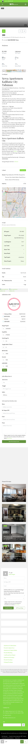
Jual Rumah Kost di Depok (9, 655)
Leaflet (14, 71)
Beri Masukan (5, 736)
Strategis (8, 494)
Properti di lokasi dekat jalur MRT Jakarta (17, 736)
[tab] (3, 31)
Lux (7, 514)
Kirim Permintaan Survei (14, 441)
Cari (4, 721)
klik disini (16, 161)
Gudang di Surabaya (8, 662)
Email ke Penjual (8, 608)
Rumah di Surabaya (8, 659)
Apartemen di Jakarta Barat (10, 645)
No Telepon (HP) (5, 410)
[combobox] (14, 382)
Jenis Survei (4, 379)
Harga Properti (5, 325)
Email (3, 416)
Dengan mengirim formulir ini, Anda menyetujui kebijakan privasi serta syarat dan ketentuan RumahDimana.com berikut (15, 437)
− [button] (3, 191)
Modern (10, 514)
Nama (3, 404)
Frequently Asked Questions (8, 738)
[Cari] (23, 724)
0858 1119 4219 (10, 1)
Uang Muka (4, 332)
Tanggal (4, 386)
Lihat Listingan (12, 574)
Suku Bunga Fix (5, 338)
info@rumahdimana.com (9, 717)
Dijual (5, 514)
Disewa (4, 35)
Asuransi (4, 357)
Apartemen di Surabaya (9, 657)
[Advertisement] (14, 464)
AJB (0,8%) (4, 363)
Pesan (3, 423)
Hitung (4, 370)
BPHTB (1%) (4, 350)
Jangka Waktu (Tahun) (7, 344)
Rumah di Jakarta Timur (9, 648)
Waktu (3, 392)
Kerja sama (17, 738)
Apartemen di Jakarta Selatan (10, 650)
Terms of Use (9, 438)
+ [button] (3, 71)
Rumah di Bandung (8, 652)
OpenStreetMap (18, 71)
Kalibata (15, 151)
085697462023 (7, 715)
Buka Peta (23, 170)
